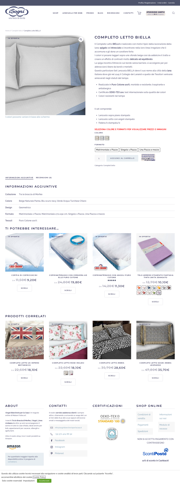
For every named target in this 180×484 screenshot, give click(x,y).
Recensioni (113, 13)
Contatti (128, 13)
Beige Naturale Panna (29, 201)
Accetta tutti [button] (44, 481)
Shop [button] (56, 13)
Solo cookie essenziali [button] (12, 481)
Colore (99, 133)
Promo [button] (90, 13)
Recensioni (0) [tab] (44, 178)
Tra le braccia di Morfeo (30, 194)
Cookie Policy (39, 477)
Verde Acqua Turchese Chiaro (71, 201)
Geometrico (25, 207)
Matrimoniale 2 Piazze (30, 214)
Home (7, 31)
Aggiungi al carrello (122, 158)
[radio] (97, 138)
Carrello (171, 3)
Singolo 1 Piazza (76, 214)
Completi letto (17, 31)
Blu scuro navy (48, 201)
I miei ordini (162, 3)
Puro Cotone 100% (28, 220)
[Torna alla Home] (16, 13)
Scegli (24, 288)
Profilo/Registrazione (147, 3)
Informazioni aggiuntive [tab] (19, 178)
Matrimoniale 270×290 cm (54, 214)
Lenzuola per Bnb (72, 13)
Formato (99, 145)
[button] (173, 13)
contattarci (12, 462)
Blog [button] (100, 13)
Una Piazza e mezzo (95, 214)
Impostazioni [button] (29, 481)
